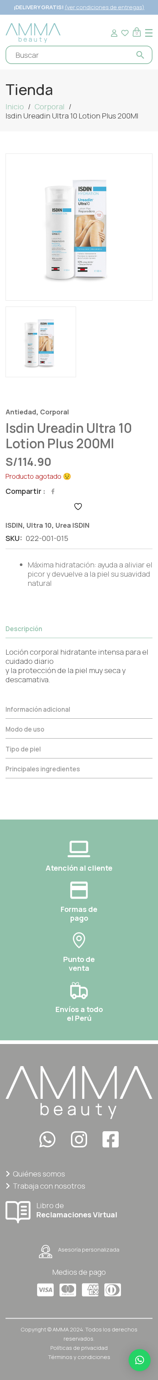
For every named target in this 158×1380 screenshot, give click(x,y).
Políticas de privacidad (79, 1348)
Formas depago (79, 913)
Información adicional (38, 709)
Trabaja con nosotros (49, 1186)
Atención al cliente (79, 868)
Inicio (15, 107)
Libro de (76, 1209)
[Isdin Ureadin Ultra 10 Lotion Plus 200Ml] (79, 227)
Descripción (24, 628)
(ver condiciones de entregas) (104, 7)
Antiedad (21, 411)
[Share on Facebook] (53, 491)
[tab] (79, 659)
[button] (140, 1360)
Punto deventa (79, 963)
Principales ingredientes (43, 769)
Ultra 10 (39, 525)
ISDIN (14, 525)
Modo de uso (25, 729)
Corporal (50, 107)
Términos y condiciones (79, 1357)
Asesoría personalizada (88, 1249)
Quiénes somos (39, 1174)
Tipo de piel (23, 749)
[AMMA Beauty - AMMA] (33, 32)
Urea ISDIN (72, 525)
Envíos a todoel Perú (79, 1013)
